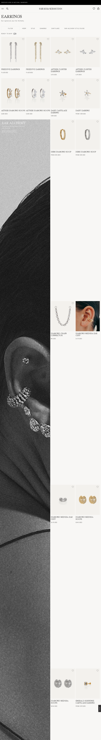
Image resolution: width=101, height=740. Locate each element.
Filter (10, 28)
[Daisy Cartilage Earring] (63, 93)
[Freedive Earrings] (13, 52)
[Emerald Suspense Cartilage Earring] (88, 683)
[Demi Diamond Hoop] (63, 134)
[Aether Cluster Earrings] (63, 52)
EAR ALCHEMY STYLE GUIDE (74, 28)
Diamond (43, 28)
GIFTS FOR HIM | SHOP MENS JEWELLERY (14, 2)
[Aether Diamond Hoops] (13, 93)
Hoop (24, 28)
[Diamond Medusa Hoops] (88, 500)
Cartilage (55, 28)
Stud (33, 28)
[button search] (7, 9)
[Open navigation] (2, 9)
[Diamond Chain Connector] (63, 316)
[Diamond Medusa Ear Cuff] (88, 316)
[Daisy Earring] (88, 93)
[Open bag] (98, 9)
